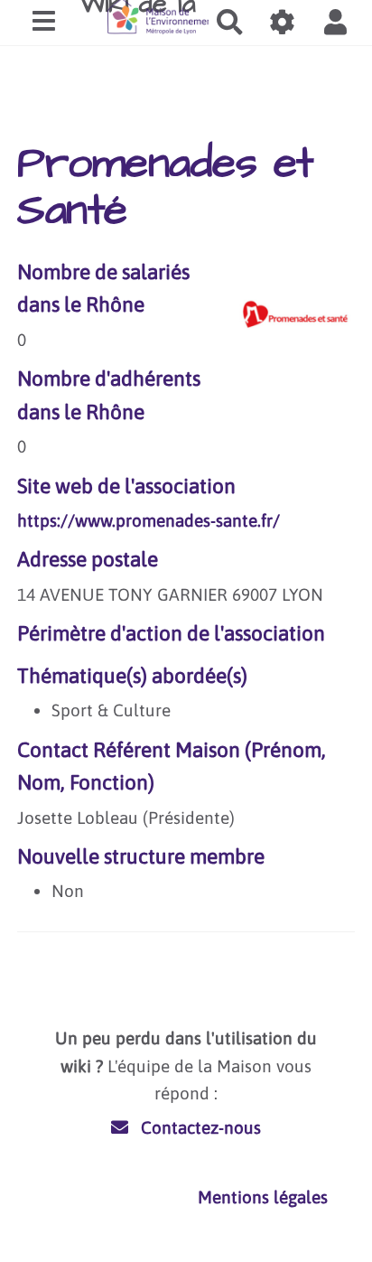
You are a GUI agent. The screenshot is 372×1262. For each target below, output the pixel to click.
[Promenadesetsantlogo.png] (287, 323)
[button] (335, 22)
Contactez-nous (198, 1127)
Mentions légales (263, 1197)
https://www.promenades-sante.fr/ (148, 520)
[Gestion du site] (282, 22)
